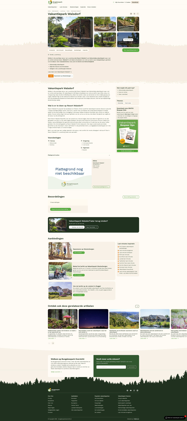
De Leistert (98, 412)
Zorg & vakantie (122, 398)
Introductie (52, 50)
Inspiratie (85, 50)
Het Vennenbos (99, 398)
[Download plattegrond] (70, 174)
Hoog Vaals (98, 403)
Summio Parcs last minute (126, 263)
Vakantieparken (55, 11)
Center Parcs (75, 405)
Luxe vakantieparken (124, 400)
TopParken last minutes (126, 261)
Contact (50, 412)
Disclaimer (51, 400)
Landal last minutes (125, 259)
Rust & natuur (128, 103)
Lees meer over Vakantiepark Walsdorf (59, 72)
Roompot (74, 398)
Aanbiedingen (77, 50)
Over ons (50, 403)
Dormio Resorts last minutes (127, 265)
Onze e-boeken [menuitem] (91, 7)
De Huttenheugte (99, 410)
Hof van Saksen (99, 400)
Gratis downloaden (126, 151)
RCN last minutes (124, 254)
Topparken (74, 400)
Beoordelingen (68, 50)
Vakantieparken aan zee (125, 405)
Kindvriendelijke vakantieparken (127, 410)
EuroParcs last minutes (126, 256)
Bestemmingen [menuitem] (74, 7)
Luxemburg (62, 11)
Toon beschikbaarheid (130, 50)
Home (49, 11)
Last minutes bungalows (125, 412)
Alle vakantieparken (77, 410)
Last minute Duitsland (125, 252)
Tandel (68, 11)
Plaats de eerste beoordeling (60, 209)
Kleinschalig (120, 103)
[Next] (52, 343)
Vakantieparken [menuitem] (52, 7)
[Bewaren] (137, 13)
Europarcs (74, 403)
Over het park (60, 50)
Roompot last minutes (125, 267)
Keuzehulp (135, 2)
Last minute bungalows (126, 250)
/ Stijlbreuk (136, 419)
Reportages (51, 407)
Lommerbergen (99, 407)
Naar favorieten (90, 227)
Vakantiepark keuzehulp (126, 269)
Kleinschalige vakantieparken (126, 407)
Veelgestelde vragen (53, 410)
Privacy (50, 398)
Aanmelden (131, 367)
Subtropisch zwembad (124, 403)
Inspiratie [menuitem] (83, 7)
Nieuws (50, 405)
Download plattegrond (100, 186)
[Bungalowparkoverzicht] (55, 2)
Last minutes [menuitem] (63, 7)
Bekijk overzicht (55, 372)
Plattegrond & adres (53, 155)
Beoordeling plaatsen (130, 197)
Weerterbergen (99, 405)
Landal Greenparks (76, 407)
